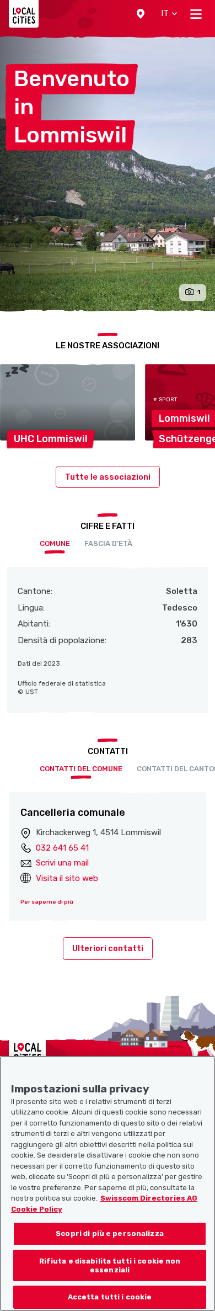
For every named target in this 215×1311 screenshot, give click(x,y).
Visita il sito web (67, 878)
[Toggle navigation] (196, 14)
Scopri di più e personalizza (110, 1233)
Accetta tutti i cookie (110, 1297)
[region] (107, 1183)
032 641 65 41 (62, 848)
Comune (55, 543)
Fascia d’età (108, 543)
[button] (140, 14)
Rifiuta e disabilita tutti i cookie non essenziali (110, 1265)
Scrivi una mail (62, 863)
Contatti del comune (81, 769)
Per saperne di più (46, 902)
